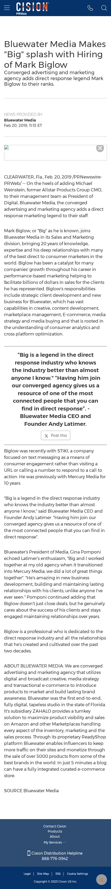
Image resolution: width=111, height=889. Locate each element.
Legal (27, 874)
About (55, 836)
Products (55, 831)
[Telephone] (90, 8)
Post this (59, 435)
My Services (53, 842)
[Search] (104, 8)
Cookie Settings (77, 874)
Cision (62, 881)
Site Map (43, 874)
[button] (55, 147)
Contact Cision (54, 826)
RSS (58, 874)
